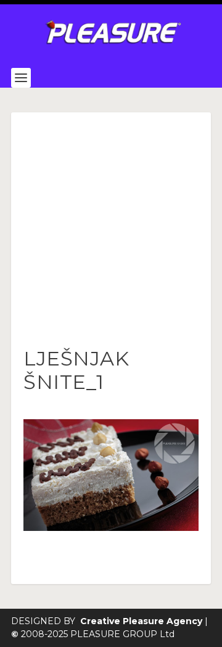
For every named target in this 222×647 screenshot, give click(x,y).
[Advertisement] (111, 230)
